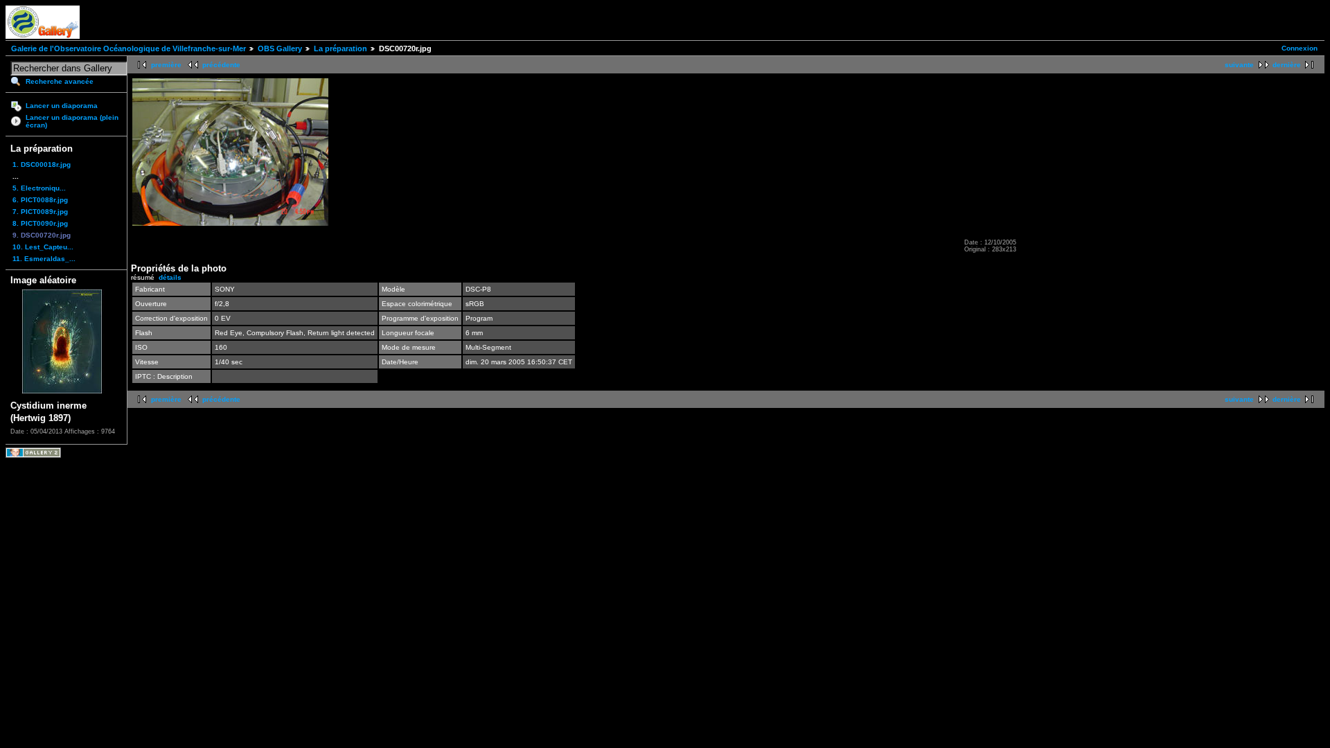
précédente (221, 65)
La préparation (340, 48)
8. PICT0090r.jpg (40, 223)
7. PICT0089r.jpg (40, 211)
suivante (1239, 65)
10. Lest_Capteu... (42, 247)
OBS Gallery (280, 48)
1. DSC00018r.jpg (41, 164)
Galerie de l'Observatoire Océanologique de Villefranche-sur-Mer (128, 48)
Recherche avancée (60, 81)
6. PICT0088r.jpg (40, 200)
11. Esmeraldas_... (44, 258)
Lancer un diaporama (62, 105)
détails (170, 277)
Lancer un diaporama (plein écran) (72, 121)
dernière (1287, 65)
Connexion (1300, 48)
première (166, 65)
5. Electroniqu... (39, 188)
